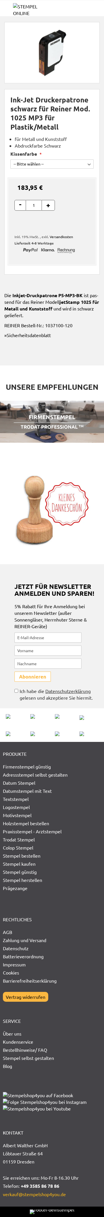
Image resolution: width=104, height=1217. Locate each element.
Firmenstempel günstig (27, 766)
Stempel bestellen (21, 855)
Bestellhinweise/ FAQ (25, 1050)
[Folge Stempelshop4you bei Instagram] (45, 1102)
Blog (7, 1066)
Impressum (14, 964)
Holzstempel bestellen (26, 823)
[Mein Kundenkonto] (84, 10)
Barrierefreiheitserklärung (30, 980)
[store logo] (32, 9)
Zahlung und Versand (24, 940)
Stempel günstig (20, 872)
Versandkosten (61, 236)
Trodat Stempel (19, 839)
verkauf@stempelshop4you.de (34, 1194)
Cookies (11, 972)
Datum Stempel (19, 783)
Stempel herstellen (22, 880)
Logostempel (16, 807)
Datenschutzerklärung (68, 691)
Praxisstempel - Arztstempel (32, 831)
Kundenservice (18, 1042)
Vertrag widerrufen (25, 997)
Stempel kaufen (19, 864)
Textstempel (16, 799)
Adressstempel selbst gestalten (35, 774)
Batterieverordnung (23, 956)
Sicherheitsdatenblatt (29, 335)
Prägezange (15, 888)
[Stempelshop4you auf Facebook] (38, 1095)
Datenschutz (16, 948)
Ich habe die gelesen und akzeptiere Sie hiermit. (56, 694)
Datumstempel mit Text (27, 791)
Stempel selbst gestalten (28, 1058)
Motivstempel (17, 815)
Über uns (12, 1033)
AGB (7, 932)
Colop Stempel (18, 847)
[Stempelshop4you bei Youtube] (37, 1108)
